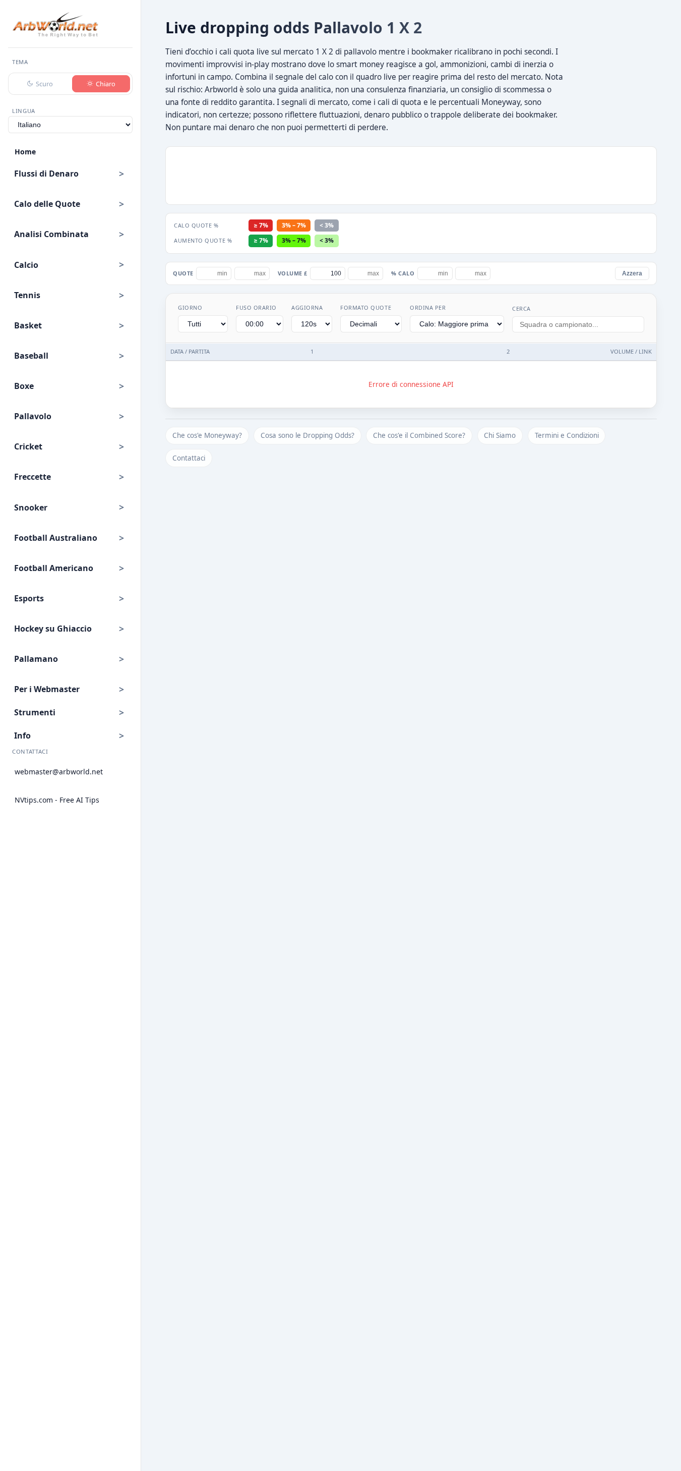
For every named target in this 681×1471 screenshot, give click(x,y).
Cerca (521, 308)
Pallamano (36, 658)
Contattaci (188, 458)
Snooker (30, 507)
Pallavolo (32, 416)
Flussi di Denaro (46, 173)
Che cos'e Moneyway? (207, 435)
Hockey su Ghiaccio (53, 628)
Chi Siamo (500, 435)
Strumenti (34, 712)
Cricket (28, 446)
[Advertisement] (411, 175)
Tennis (27, 295)
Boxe (24, 385)
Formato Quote (365, 307)
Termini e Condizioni (567, 435)
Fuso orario (256, 307)
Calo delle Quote (47, 203)
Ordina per (428, 307)
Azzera (632, 273)
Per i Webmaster (47, 689)
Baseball (31, 355)
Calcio (26, 264)
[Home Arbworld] (55, 24)
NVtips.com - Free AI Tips (57, 800)
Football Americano (53, 568)
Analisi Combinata (51, 234)
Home (25, 151)
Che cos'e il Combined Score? (419, 435)
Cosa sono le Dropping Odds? (307, 435)
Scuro (44, 83)
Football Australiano (55, 537)
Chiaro (105, 83)
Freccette (32, 476)
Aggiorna (307, 307)
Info (22, 735)
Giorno (190, 307)
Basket (28, 325)
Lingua (23, 111)
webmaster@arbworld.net (59, 771)
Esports (29, 598)
